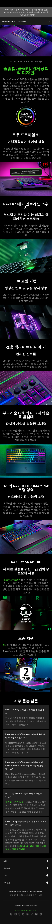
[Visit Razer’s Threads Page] (19, 914)
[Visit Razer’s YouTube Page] (28, 914)
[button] (3, 3)
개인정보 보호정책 (25, 895)
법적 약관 (13, 895)
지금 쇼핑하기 (28, 15)
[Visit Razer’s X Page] (24, 914)
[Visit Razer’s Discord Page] (40, 914)
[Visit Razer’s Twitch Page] (36, 914)
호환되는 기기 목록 (14, 802)
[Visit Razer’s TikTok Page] (32, 914)
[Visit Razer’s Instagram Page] (16, 914)
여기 (4, 645)
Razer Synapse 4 (11, 579)
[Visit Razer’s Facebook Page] (12, 914)
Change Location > (30, 905)
